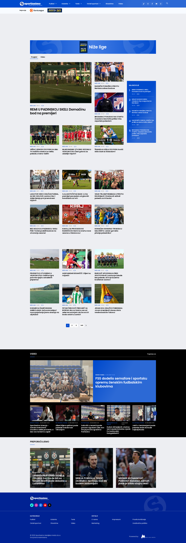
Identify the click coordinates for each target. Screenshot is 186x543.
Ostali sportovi (92, 4)
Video (120, 4)
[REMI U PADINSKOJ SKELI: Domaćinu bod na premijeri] (60, 82)
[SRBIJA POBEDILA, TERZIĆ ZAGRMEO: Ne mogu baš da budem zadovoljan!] (93, 468)
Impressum (116, 519)
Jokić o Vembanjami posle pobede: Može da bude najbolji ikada (143, 427)
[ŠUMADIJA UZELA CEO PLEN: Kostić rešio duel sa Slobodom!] (109, 135)
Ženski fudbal (100, 375)
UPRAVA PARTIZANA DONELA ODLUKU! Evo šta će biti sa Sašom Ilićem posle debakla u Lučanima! (49, 479)
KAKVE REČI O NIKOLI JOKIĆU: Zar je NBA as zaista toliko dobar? (143, 121)
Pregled (34, 57)
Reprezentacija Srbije (112, 423)
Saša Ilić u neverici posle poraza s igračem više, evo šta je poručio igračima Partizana (92, 428)
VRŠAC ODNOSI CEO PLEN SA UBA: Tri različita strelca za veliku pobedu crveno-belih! (44, 151)
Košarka (65, 4)
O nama (95, 519)
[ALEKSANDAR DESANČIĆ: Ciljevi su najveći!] (76, 259)
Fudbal (51, 4)
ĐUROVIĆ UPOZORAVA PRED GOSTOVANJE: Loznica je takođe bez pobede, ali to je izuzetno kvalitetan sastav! (108, 276)
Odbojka (78, 475)
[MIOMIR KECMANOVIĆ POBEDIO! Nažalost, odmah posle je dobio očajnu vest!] (136, 468)
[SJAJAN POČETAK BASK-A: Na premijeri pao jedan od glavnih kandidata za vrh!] (76, 179)
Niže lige (33, 105)
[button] (155, 413)
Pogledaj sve (151, 354)
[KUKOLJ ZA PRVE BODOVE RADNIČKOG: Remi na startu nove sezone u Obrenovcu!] (76, 214)
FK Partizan (85, 423)
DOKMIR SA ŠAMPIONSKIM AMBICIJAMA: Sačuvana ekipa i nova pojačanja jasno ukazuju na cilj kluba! (44, 311)
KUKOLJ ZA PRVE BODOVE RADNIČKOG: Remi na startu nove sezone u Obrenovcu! (76, 231)
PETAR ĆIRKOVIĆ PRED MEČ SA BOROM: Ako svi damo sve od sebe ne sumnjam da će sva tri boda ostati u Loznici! (75, 311)
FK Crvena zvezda (62, 423)
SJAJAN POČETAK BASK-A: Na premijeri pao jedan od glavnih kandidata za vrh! (75, 196)
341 (82, 325)
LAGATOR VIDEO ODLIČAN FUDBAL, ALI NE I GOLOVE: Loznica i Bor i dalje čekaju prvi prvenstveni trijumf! (44, 197)
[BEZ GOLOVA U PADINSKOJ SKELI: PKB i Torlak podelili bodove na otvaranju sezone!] (44, 214)
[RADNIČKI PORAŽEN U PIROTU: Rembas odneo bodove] (109, 72)
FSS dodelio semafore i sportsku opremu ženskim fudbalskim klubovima (121, 382)
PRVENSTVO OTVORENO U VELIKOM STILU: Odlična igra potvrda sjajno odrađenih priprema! (42, 276)
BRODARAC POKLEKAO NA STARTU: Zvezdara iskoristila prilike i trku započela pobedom (109, 119)
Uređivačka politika (140, 523)
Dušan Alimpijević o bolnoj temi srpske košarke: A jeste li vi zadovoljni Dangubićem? (118, 430)
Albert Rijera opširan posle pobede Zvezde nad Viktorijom (67, 427)
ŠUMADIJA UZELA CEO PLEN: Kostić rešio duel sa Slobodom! (109, 150)
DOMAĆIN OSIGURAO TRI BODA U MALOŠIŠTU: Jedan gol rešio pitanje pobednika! (108, 231)
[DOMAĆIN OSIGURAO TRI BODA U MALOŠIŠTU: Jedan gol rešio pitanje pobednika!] (109, 214)
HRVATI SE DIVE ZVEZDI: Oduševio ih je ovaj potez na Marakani (141, 101)
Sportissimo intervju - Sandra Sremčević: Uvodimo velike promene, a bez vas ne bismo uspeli (41, 428)
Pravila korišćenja (139, 519)
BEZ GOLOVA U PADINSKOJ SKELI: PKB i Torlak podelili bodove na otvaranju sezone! (43, 231)
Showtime (109, 4)
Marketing (95, 523)
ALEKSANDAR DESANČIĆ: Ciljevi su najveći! (76, 274)
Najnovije (23, 10)
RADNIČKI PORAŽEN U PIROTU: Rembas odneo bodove (107, 87)
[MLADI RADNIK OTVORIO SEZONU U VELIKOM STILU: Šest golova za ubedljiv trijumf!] (76, 135)
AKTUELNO (121, 475)
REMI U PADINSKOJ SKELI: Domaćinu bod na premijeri (57, 111)
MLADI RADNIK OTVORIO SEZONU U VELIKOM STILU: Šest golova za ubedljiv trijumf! (76, 151)
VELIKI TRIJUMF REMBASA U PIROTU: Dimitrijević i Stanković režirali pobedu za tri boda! (109, 196)
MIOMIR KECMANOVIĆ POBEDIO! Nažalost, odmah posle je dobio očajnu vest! (133, 481)
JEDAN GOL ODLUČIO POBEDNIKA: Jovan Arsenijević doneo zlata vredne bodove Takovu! (109, 310)
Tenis (77, 4)
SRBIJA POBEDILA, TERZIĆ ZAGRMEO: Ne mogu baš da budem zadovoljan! (91, 481)
